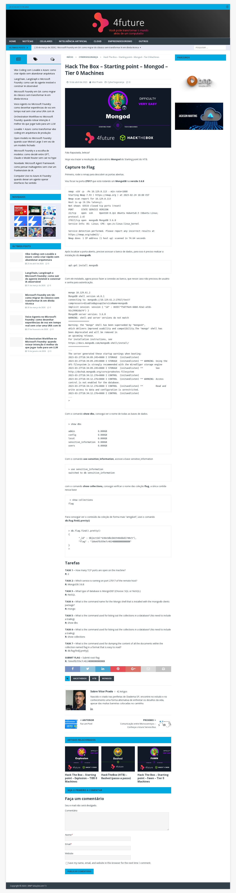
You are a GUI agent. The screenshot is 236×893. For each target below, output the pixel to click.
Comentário (71, 810)
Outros (143, 41)
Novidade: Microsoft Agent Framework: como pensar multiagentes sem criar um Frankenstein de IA (35, 167)
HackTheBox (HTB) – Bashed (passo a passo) (116, 776)
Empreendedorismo (120, 41)
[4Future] (118, 36)
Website (69, 853)
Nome (68, 834)
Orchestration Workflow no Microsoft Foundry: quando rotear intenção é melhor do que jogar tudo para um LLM (34, 120)
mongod (107, 678)
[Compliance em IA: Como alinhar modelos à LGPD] (20, 232)
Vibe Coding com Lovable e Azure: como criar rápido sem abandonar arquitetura (42, 256)
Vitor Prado (97, 82)
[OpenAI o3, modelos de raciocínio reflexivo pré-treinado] (49, 232)
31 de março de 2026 (36, 285)
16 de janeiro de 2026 (36, 351)
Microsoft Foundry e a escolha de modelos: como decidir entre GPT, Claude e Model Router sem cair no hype (35, 154)
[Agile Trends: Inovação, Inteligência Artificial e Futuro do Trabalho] (20, 221)
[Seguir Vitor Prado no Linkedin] (91, 709)
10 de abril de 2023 (78, 82)
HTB (94, 678)
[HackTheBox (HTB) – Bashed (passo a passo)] (118, 759)
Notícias (27, 41)
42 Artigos (122, 691)
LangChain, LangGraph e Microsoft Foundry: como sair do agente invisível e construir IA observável (35, 82)
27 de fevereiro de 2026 (37, 329)
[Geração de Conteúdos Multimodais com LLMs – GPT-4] (35, 232)
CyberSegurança (116, 82)
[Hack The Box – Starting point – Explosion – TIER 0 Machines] (82, 759)
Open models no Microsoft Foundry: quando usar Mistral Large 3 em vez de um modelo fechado (34, 142)
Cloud (97, 41)
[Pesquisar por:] (210, 47)
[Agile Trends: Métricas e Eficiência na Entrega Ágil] (49, 221)
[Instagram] (227, 7)
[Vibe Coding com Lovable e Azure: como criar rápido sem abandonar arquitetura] (16, 257)
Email (68, 844)
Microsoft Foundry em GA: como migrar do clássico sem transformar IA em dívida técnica (35, 95)
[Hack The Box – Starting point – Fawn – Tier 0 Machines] (154, 759)
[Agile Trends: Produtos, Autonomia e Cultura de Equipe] (35, 221)
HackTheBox (80, 678)
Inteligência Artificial (73, 41)
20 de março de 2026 (36, 307)
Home (12, 41)
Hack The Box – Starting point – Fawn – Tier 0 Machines (153, 778)
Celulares (46, 41)
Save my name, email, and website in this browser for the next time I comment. (109, 862)
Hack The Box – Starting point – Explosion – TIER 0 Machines (81, 778)
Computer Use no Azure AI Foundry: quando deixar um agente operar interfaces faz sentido (32, 179)
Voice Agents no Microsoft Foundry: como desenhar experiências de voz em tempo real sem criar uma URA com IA (34, 107)
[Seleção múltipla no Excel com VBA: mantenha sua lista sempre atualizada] (35, 210)
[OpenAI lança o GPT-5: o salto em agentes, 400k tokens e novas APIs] (49, 210)
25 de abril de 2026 (35, 263)
